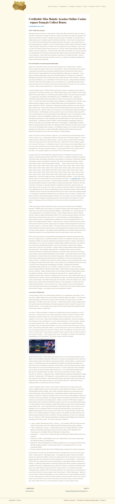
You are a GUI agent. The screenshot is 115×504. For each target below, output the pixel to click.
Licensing (78, 6)
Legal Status (12, 500)
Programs (54, 6)
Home (49, 6)
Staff (97, 6)
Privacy (19, 500)
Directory (92, 6)
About (85, 6)
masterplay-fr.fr (76, 178)
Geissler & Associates (69, 500)
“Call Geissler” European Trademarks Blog (88, 500)
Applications (63, 6)
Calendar (72, 6)
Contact (104, 6)
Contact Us (103, 500)
